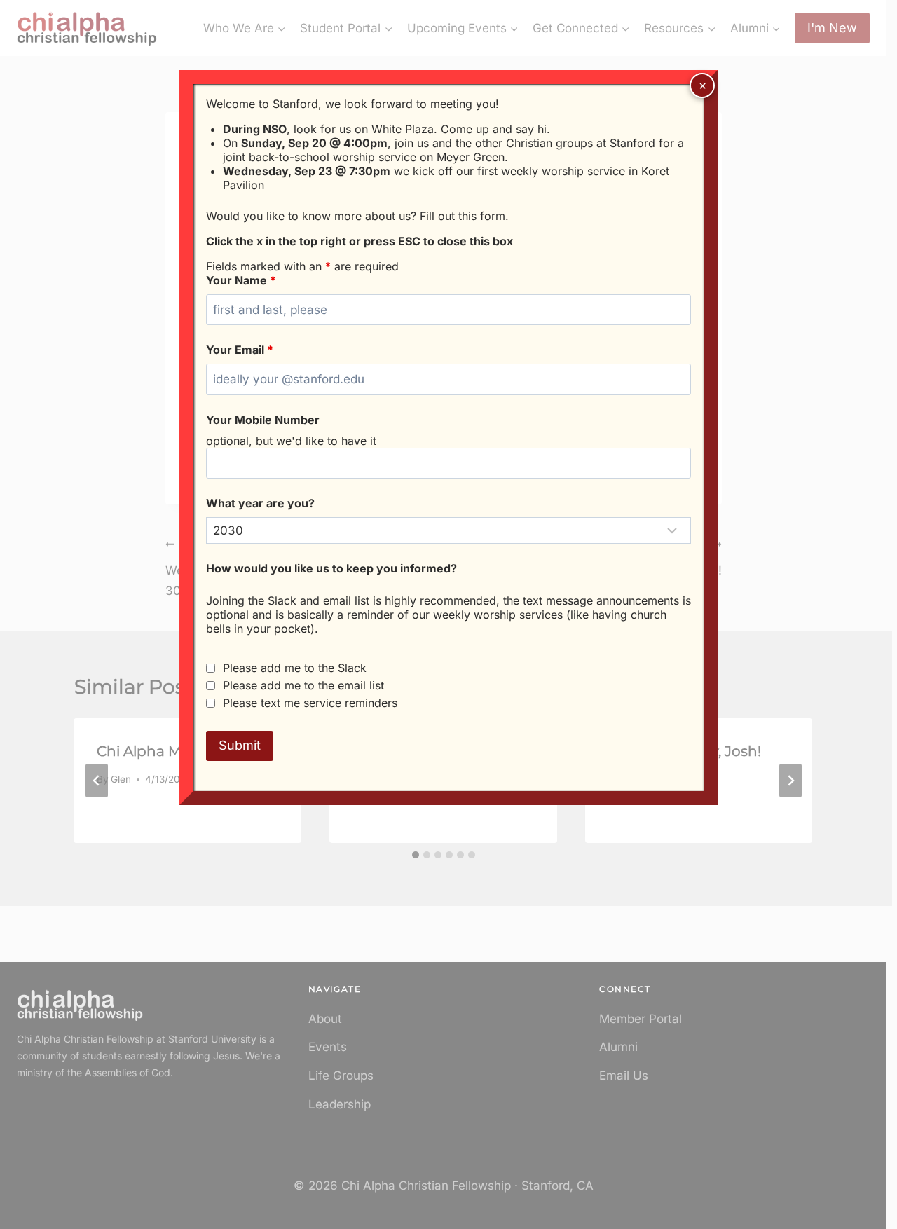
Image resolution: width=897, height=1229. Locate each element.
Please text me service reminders (310, 703)
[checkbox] (210, 668)
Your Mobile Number (263, 420)
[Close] (702, 85)
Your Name (241, 280)
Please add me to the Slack (295, 668)
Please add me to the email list (303, 685)
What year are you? (260, 503)
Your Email (239, 350)
